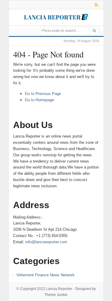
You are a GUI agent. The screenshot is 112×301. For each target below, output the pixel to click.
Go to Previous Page (43, 93)
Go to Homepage (39, 100)
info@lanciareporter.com (46, 242)
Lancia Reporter (59, 289)
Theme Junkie (56, 295)
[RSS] (95, 4)
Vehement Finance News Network (45, 275)
